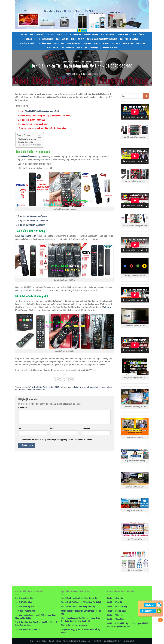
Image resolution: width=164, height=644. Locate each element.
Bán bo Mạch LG (62, 39)
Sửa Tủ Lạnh (94, 48)
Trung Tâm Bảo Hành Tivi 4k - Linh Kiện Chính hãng (82, 62)
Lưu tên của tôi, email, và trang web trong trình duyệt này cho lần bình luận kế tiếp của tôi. (57, 439)
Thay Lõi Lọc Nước (44, 43)
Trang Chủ (23, 35)
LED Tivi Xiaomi (52, 48)
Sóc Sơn (50, 35)
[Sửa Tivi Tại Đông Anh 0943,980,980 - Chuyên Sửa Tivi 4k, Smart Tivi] (82, 30)
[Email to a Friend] (65, 379)
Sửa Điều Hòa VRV (67, 48)
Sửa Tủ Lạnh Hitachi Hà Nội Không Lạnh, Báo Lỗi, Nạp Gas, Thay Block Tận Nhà (127, 625)
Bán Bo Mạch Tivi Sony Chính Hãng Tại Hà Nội (79, 598)
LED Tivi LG (87, 43)
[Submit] (146, 96)
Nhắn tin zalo (149, 605)
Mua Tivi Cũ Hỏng (107, 35)
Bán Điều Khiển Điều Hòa (129, 39)
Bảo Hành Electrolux (110, 48)
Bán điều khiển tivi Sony (26, 142)
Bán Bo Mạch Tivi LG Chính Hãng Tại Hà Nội (78, 606)
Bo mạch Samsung (46, 39)
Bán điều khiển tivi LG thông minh (31, 145)
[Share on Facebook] (56, 379)
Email (53, 428)
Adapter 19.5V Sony (101, 43)
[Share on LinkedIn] (73, 379)
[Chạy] (124, 117)
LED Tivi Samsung (73, 43)
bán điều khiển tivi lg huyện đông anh (78, 387)
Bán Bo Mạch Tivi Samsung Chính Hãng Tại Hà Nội (81, 602)
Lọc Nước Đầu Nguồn (27, 43)
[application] (135, 112)
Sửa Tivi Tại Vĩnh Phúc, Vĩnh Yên (27, 629)
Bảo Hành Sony (75, 35)
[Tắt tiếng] (142, 117)
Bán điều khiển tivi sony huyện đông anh (33, 389)
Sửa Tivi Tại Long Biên (24, 598)
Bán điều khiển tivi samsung (27, 139)
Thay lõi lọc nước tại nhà (25, 610)
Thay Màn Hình (122, 35)
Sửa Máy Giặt (82, 48)
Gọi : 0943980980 (148, 611)
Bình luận (22, 407)
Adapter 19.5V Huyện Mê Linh (122, 43)
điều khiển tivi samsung (30, 156)
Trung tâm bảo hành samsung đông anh (32, 216)
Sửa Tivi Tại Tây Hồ (114, 602)
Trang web (86, 428)
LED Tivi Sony (59, 43)
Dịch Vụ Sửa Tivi (36, 35)
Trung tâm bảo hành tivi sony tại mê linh (33, 220)
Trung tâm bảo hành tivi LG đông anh (31, 224)
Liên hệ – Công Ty (77, 39)
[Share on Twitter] (60, 379)
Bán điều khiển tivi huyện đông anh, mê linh (42, 111)
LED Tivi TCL (140, 43)
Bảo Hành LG (62, 35)
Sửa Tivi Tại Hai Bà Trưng (117, 606)
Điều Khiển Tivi (138, 35)
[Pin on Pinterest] (69, 379)
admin (96, 74)
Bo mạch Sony (31, 39)
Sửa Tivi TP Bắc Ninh (115, 614)
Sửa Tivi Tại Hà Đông (23, 602)
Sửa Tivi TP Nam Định (115, 619)
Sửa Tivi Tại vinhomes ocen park (74, 625)
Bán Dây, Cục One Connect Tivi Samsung (102, 39)
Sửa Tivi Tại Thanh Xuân (116, 610)
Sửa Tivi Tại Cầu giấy (115, 598)
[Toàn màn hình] (146, 117)
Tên (20, 428)
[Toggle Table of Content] (38, 136)
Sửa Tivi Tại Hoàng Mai (24, 606)
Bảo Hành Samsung (91, 35)
